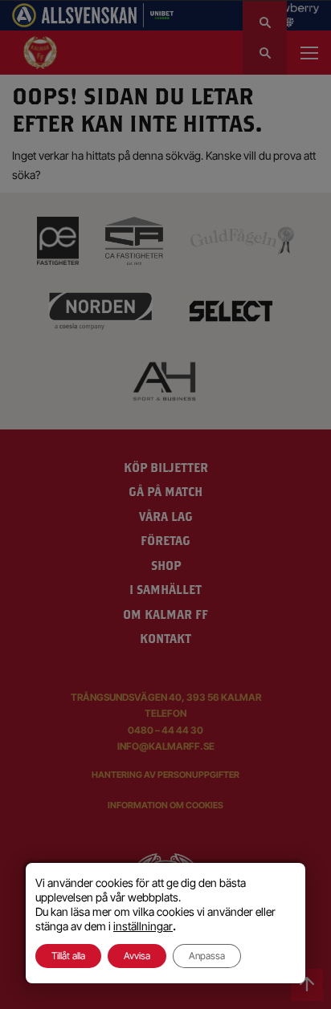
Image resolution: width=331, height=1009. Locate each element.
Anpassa (207, 956)
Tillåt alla (68, 956)
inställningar (143, 926)
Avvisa (137, 956)
